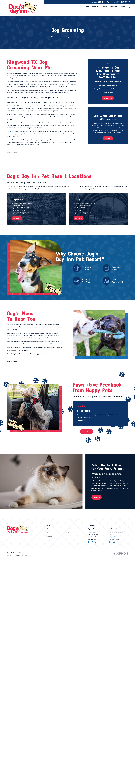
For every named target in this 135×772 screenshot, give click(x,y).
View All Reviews (86, 431)
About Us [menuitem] (95, 6)
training (60, 134)
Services (49, 533)
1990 (32, 114)
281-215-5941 (104, 2)
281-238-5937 (123, 2)
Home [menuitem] (87, 6)
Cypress (70, 533)
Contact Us (96, 497)
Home (49, 529)
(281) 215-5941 (92, 539)
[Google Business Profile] (95, 542)
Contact (49, 536)
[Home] (22, 7)
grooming (13, 131)
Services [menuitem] (104, 6)
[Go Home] (52, 37)
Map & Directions (93, 537)
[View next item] (76, 431)
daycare (46, 134)
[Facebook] (89, 542)
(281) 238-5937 (114, 539)
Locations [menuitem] (113, 6)
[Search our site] (129, 7)
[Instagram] (92, 542)
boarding (52, 134)
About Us (71, 529)
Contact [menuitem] (122, 6)
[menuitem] (9, 556)
